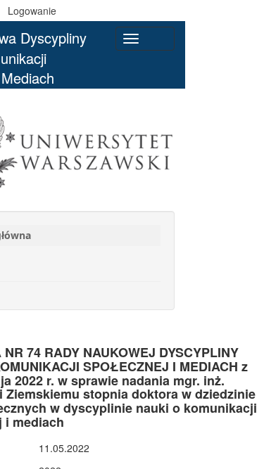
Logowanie (32, 11)
